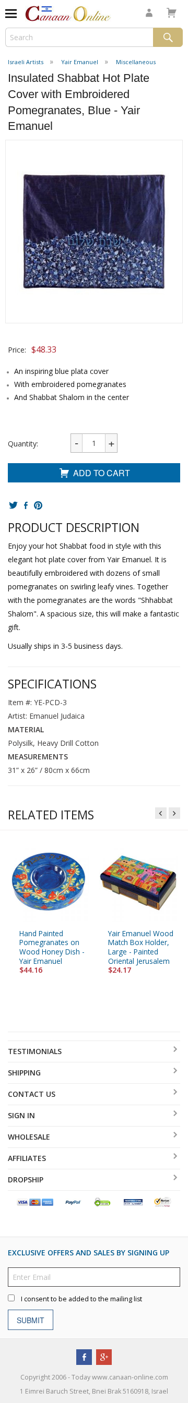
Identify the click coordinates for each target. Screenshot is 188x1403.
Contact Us (31, 1094)
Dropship (25, 1179)
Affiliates (27, 1158)
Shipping (24, 1073)
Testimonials (35, 1051)
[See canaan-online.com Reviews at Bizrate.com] (133, 1201)
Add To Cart (101, 473)
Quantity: (23, 444)
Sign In (21, 1115)
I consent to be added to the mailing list (81, 1299)
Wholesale (29, 1137)
